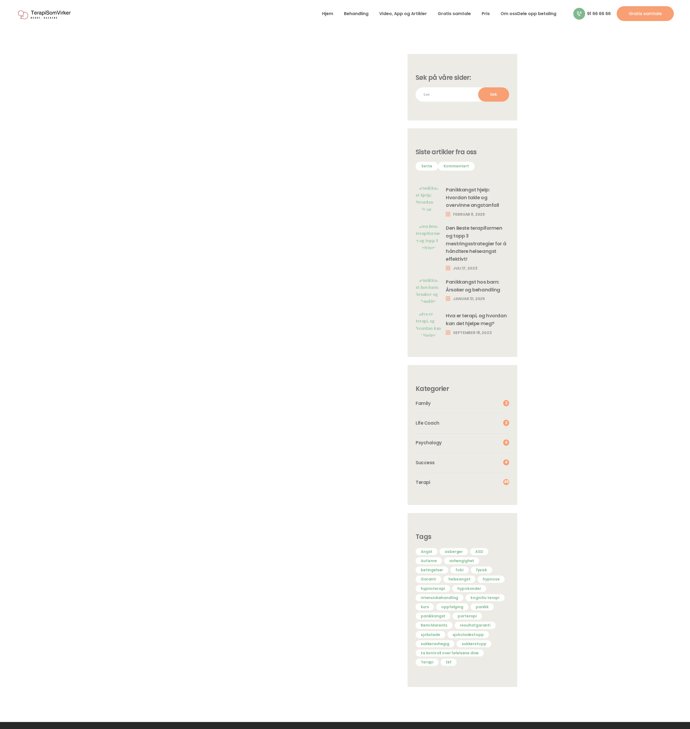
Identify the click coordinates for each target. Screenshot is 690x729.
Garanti (428, 579)
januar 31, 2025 (469, 298)
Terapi (427, 662)
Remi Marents (434, 625)
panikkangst (433, 616)
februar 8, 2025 (469, 214)
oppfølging (452, 607)
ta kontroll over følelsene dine (450, 653)
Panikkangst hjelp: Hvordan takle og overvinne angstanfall (472, 197)
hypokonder (469, 588)
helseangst (459, 579)
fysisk (481, 570)
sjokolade (430, 634)
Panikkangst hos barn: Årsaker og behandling (473, 285)
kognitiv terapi (485, 597)
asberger (454, 551)
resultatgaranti (475, 625)
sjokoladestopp (468, 634)
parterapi (467, 616)
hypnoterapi (433, 588)
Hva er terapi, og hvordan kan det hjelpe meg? (476, 319)
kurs (425, 607)
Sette (426, 166)
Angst (426, 551)
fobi (459, 570)
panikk (482, 607)
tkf (448, 662)
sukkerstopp (474, 644)
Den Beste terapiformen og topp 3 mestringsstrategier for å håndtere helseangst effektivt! (476, 243)
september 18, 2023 (472, 332)
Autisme (429, 560)
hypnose (491, 579)
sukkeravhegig (435, 644)
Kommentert (456, 166)
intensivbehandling (439, 597)
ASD (479, 551)
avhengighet (461, 560)
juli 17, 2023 (465, 268)
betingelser (432, 570)
